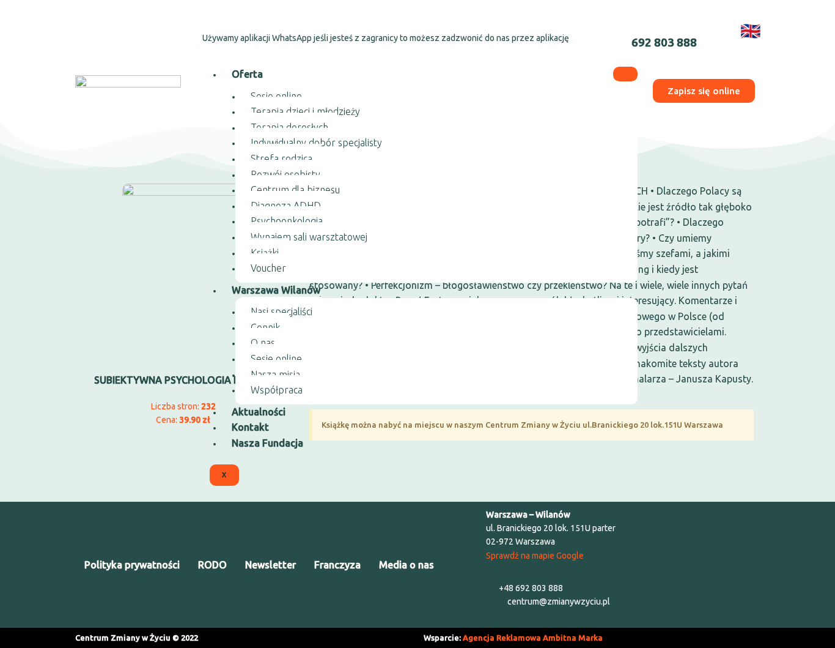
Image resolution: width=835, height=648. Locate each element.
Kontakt (250, 427)
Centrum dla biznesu (295, 189)
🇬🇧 (750, 30)
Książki (265, 252)
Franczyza (337, 564)
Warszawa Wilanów (276, 290)
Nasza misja (275, 374)
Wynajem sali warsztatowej (309, 236)
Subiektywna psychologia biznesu (183, 379)
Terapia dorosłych (289, 127)
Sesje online (276, 96)
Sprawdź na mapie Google (535, 555)
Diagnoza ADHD (286, 205)
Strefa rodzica (281, 158)
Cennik (265, 327)
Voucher (268, 268)
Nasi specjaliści (281, 311)
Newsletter (270, 564)
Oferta (247, 74)
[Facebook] (91, 28)
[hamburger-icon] (625, 74)
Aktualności (258, 411)
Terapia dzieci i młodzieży (305, 111)
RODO (212, 564)
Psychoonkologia (287, 220)
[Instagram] (123, 28)
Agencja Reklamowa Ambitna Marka (533, 637)
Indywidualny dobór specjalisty (316, 142)
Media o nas (406, 564)
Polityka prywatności (132, 564)
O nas (263, 342)
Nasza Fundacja (267, 443)
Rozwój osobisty (285, 174)
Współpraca (277, 389)
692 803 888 (664, 42)
